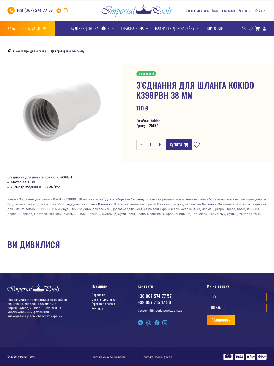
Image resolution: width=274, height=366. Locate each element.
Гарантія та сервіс (224, 10)
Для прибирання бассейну (124, 199)
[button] (261, 10)
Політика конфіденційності (108, 357)
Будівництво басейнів (90, 28)
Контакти (244, 10)
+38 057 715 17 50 (154, 302)
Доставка (209, 204)
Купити (176, 145)
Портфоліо (215, 28)
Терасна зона (132, 28)
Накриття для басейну (174, 28)
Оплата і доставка (197, 10)
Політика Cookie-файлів (157, 357)
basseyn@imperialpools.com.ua (160, 310)
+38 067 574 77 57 (155, 295)
